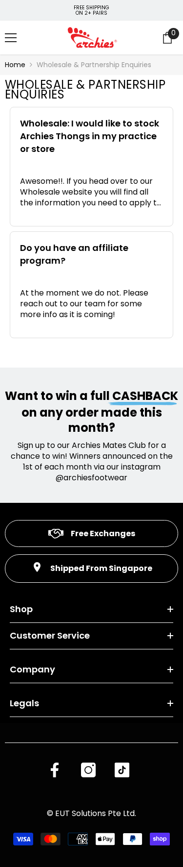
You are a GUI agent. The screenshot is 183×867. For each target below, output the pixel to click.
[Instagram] (88, 770)
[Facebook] (54, 770)
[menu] (11, 38)
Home (15, 65)
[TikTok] (122, 770)
